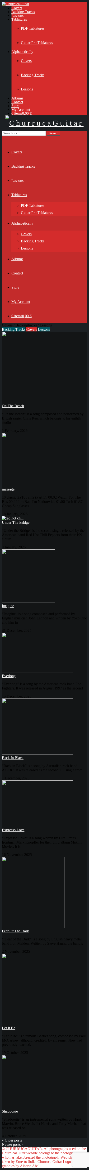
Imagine (8, 606)
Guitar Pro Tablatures (37, 43)
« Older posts (12, 1140)
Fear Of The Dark (15, 931)
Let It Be (8, 1028)
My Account (20, 110)
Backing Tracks (23, 12)
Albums (17, 98)
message (8, 489)
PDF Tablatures (32, 28)
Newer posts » (12, 1144)
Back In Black (12, 758)
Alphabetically (22, 52)
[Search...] (5, 138)
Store (15, 106)
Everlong (9, 676)
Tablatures (19, 19)
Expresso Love (13, 830)
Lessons (17, 16)
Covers (16, 8)
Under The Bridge (15, 522)
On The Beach (13, 406)
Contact (17, 102)
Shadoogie (10, 1111)
